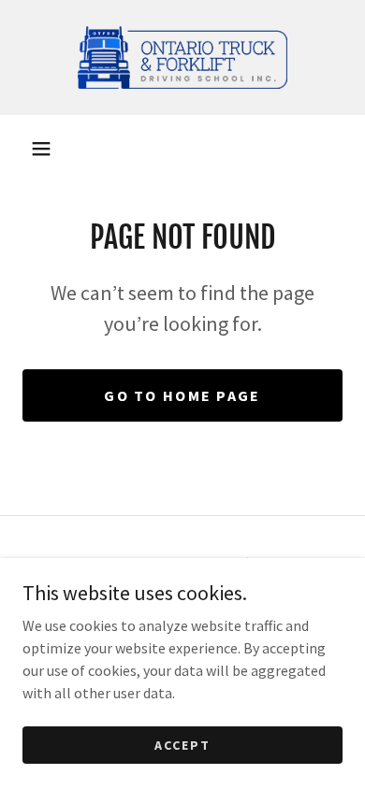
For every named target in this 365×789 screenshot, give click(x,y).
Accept (182, 744)
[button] (41, 148)
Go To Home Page (182, 395)
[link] (182, 57)
